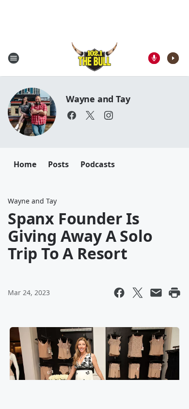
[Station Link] (94, 58)
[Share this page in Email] (156, 292)
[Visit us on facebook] (72, 115)
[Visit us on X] (90, 115)
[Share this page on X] (137, 292)
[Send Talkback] (154, 58)
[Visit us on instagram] (108, 115)
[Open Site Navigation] (13, 58)
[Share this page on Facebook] (119, 292)
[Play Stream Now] (173, 58)
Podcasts (97, 164)
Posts (58, 164)
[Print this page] (174, 292)
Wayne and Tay (98, 99)
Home (25, 164)
